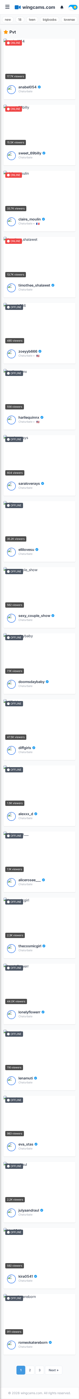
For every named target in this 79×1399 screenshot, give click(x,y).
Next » (54, 1370)
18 (20, 19)
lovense (69, 19)
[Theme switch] (73, 7)
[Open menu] (7, 7)
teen (32, 19)
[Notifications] (62, 7)
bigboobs (49, 19)
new (8, 19)
